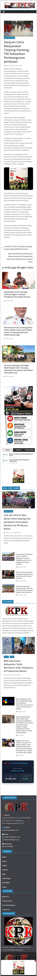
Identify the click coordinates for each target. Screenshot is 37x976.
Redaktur (18, 532)
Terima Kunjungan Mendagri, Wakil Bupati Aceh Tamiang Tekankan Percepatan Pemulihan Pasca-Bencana (18, 369)
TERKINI (8, 450)
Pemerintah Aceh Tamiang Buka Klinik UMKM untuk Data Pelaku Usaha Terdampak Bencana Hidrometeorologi (18, 331)
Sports (4, 861)
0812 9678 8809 (7, 846)
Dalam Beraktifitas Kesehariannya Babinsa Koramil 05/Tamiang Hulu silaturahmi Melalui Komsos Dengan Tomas (20, 258)
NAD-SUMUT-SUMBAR (9, 37)
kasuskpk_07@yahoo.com (11, 837)
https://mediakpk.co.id (10, 830)
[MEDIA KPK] (16, 606)
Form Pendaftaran (8, 905)
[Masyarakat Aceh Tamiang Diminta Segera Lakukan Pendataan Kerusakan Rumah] (18, 273)
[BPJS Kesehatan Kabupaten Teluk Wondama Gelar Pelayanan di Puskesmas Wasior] (18, 645)
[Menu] (3, 11)
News (4, 857)
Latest (4, 887)
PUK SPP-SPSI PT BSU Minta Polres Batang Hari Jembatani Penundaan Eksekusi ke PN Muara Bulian (17, 522)
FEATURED (6, 883)
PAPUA (12, 657)
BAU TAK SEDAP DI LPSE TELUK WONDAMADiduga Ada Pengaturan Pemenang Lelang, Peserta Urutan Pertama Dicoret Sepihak (24, 704)
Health (6, 657)
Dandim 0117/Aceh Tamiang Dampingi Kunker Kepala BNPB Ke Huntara (18, 247)
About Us (5, 897)
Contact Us (6, 909)
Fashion (5, 870)
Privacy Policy (7, 901)
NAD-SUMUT (19, 65)
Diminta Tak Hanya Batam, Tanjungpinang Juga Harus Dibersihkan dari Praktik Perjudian (24, 575)
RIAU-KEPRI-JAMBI (8, 511)
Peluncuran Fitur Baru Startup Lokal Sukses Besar (21, 454)
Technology (6, 878)
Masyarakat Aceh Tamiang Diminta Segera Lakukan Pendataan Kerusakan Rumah (17, 294)
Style (4, 874)
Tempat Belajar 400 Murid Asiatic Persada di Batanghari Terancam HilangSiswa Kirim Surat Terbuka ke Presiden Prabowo (24, 559)
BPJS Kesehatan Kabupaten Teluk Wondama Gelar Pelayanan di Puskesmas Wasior (18, 665)
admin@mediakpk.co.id (10, 840)
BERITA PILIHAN (29, 450)
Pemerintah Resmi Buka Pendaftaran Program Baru (19, 460)
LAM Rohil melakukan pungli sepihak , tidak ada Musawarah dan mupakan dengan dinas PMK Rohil (24, 589)
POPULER (18, 450)
